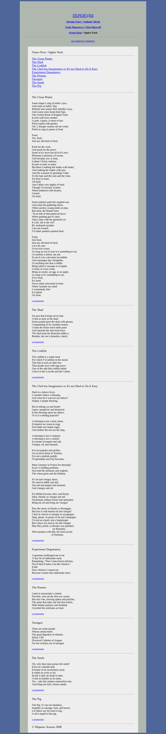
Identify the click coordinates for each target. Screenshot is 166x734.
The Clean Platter (42, 58)
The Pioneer (39, 75)
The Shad (37, 62)
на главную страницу (83, 41)
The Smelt (38, 82)
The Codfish (39, 65)
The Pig (36, 85)
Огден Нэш (75, 32)
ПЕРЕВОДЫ (83, 15)
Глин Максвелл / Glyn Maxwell (83, 27)
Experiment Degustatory (46, 72)
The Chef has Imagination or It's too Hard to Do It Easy (65, 68)
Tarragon (37, 79)
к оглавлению (38, 301)
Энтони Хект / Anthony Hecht (83, 21)
